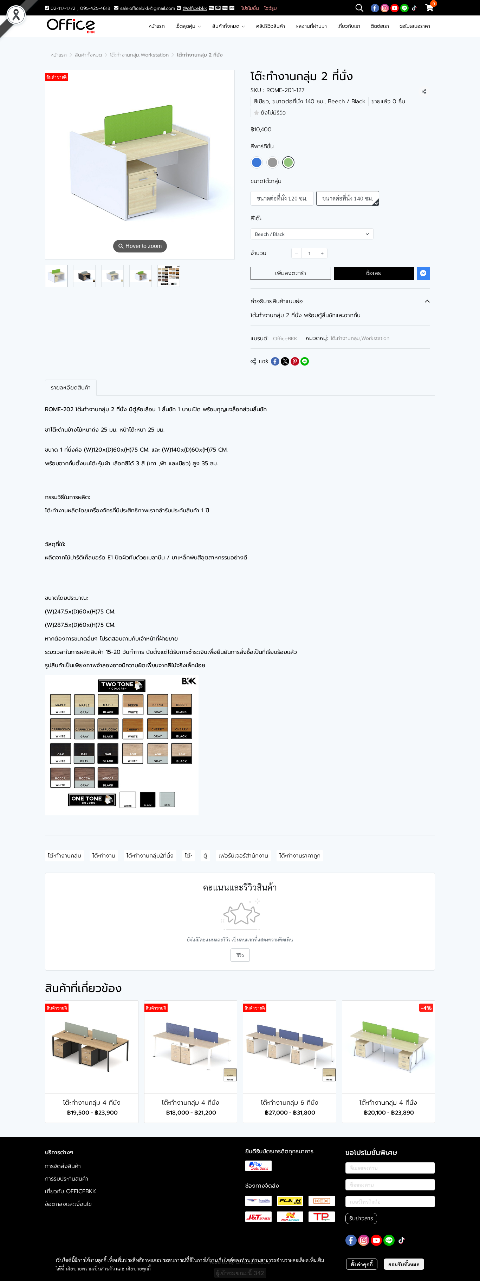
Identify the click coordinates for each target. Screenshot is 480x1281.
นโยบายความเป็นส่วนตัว (90, 1268)
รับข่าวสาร (361, 1218)
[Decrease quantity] (296, 253)
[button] (359, 8)
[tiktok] (414, 7)
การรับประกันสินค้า (66, 1179)
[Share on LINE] (304, 361)
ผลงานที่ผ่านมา (311, 26)
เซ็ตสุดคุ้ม (186, 26)
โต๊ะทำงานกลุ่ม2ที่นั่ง (150, 856)
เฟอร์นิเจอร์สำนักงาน (243, 856)
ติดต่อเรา (380, 26)
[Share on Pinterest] (295, 361)
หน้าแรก (157, 26)
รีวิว (240, 955)
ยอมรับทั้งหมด (404, 1264)
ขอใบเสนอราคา (415, 26)
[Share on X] (285, 361)
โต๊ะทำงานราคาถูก (299, 856)
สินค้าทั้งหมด (226, 26)
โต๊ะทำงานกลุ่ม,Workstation (139, 55)
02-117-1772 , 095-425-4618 (79, 8)
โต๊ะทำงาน (103, 856)
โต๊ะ (188, 856)
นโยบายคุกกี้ (138, 1268)
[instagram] (385, 7)
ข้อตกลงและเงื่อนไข (68, 1204)
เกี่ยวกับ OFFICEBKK (70, 1191)
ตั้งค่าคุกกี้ (362, 1264)
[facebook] (375, 7)
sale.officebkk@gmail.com (147, 8)
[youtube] (394, 7)
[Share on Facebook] (275, 361)
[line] (404, 7)
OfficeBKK (285, 338)
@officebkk (195, 8)
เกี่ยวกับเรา (348, 26)
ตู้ (205, 856)
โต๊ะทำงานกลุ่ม (64, 856)
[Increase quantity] (322, 253)
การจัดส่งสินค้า (63, 1166)
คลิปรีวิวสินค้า (270, 26)
